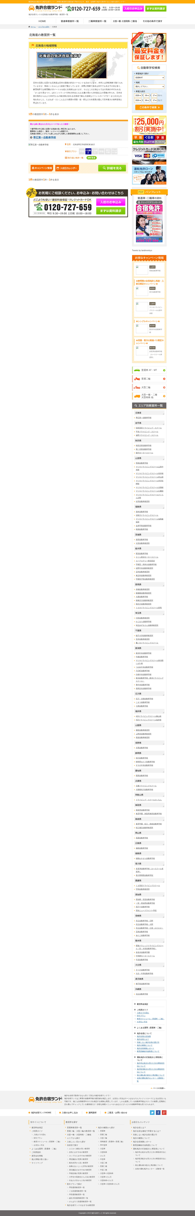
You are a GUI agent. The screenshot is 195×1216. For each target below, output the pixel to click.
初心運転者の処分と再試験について (150, 1075)
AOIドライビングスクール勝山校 (148, 716)
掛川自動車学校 (142, 758)
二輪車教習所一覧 (97, 21)
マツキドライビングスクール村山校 (149, 477)
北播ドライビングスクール (146, 786)
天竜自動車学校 (142, 748)
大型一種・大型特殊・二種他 (125, 21)
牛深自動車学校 (142, 960)
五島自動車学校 (142, 932)
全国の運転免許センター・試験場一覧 (150, 1079)
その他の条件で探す (152, 21)
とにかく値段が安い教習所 (79, 1149)
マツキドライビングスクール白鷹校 (149, 491)
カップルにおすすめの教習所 (80, 1156)
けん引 (102, 1156)
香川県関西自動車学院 (144, 875)
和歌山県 (139, 795)
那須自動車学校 (142, 554)
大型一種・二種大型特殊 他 (149, 396)
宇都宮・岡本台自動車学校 (146, 564)
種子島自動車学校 (143, 984)
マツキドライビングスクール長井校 (149, 473)
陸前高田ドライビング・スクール (149, 428)
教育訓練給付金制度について (148, 1051)
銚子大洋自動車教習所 (144, 636)
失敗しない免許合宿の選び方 (148, 1042)
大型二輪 (145, 387)
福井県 (138, 711)
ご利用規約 (36, 1152)
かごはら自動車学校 (143, 622)
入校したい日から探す (76, 1142)
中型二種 (103, 1170)
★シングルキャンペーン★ (148, 321)
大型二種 (103, 1163)
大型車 (102, 1149)
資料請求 (93, 1112)
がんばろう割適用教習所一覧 (80, 1202)
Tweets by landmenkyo (142, 250)
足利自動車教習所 (143, 572)
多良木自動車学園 (143, 952)
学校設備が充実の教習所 (78, 1173)
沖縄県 (138, 989)
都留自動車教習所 (143, 730)
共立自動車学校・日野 (144, 921)
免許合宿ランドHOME (41, 1112)
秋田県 (138, 440)
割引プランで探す (74, 1184)
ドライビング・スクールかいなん (149, 800)
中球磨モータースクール (145, 956)
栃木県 (138, 548)
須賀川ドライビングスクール (147, 515)
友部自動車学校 (142, 540)
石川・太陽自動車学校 (144, 699)
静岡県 (138, 753)
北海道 (138, 413)
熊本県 (138, 940)
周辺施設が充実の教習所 (78, 1159)
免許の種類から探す (106, 1127)
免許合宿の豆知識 (144, 1036)
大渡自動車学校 (142, 597)
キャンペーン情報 (42, 168)
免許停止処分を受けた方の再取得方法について (150, 1064)
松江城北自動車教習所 (144, 828)
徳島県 (138, 853)
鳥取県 (138, 805)
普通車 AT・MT (149, 370)
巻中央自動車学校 (143, 685)
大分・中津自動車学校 (144, 974)
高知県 (138, 894)
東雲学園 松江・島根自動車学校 (149, 824)
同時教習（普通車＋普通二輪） (112, 1142)
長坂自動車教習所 (143, 737)
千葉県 (138, 630)
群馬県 (138, 584)
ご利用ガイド (142, 1010)
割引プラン (141, 1016)
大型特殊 (103, 1152)
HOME (42, 21)
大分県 (138, 965)
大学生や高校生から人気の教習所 (82, 1177)
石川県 (138, 694)
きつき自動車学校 (143, 970)
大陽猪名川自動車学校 (144, 790)
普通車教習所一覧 (69, 21)
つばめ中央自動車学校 (144, 667)
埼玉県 (138, 613)
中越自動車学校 (142, 657)
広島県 (138, 843)
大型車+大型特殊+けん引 (110, 1184)
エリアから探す (73, 1138)
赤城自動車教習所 (143, 589)
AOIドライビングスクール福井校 (148, 720)
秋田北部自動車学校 (143, 445)
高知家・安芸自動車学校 (145, 899)
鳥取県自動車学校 (143, 810)
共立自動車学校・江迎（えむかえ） (149, 928)
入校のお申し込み (70, 1112)
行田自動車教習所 (143, 618)
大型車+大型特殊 (106, 1173)
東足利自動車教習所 (143, 575)
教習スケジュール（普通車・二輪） (150, 1019)
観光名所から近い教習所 (78, 1163)
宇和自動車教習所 (143, 889)
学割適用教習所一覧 (77, 1194)
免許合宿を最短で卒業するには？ (147, 1131)
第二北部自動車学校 (143, 449)
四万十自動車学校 (143, 907)
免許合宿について (144, 1033)
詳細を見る (112, 168)
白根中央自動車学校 (143, 674)
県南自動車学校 (142, 463)
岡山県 (138, 833)
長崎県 (138, 916)
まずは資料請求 (155, 9)
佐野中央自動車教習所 (144, 568)
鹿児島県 (139, 979)
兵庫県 (138, 781)
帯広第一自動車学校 (44, 137)
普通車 (102, 1131)
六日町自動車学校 (143, 671)
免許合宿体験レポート (145, 1048)
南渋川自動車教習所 (143, 604)
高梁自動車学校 (142, 838)
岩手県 (138, 423)
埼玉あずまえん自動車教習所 (147, 625)
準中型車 (103, 1145)
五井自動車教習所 (143, 639)
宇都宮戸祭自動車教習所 (145, 579)
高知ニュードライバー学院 (146, 911)
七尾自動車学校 (142, 706)
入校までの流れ (143, 1013)
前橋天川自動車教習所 (144, 600)
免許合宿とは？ (143, 1039)
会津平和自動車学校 (143, 526)
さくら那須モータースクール (147, 557)
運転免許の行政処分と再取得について (150, 1058)
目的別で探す (72, 1145)
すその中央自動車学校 (144, 765)
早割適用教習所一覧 (77, 1187)
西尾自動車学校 (142, 776)
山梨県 (138, 725)
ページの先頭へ (159, 1088)
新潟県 (138, 648)
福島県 (138, 507)
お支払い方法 (142, 1022)
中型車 (102, 1159)
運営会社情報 (37, 1156)
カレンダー (67, 168)
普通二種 (103, 1166)
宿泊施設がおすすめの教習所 (80, 1170)
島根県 (138, 819)
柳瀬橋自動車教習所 (143, 593)
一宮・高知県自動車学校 (145, 903)
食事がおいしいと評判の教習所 (81, 1166)
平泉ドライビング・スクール (147, 432)
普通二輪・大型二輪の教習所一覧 (81, 1131)
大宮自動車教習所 (143, 543)
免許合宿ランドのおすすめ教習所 (81, 1205)
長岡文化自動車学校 (143, 688)
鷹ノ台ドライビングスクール (147, 643)
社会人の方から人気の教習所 (80, 1180)
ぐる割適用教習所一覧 (77, 1191)
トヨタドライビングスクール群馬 (149, 608)
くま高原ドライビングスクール (148, 886)
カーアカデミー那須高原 (145, 561)
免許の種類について (144, 1045)
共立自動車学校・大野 (144, 924)
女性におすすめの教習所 (78, 1152)
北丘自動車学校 (142, 994)
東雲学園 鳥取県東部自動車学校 (149, 814)
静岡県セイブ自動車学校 (145, 762)
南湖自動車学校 (142, 529)
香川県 (138, 863)
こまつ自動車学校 (143, 702)
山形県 (138, 458)
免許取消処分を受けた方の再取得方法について (150, 1070)
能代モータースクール (144, 453)
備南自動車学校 (142, 848)
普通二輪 (145, 378)
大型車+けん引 (106, 1177)
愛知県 (138, 771)
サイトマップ (37, 1163)
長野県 (138, 743)
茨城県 (138, 534)
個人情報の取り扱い (40, 1159)
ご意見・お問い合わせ (117, 1112)
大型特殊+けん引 (106, 1180)
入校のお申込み (133, 9)
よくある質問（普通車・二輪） (150, 1028)
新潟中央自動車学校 (143, 653)
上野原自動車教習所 (143, 734)
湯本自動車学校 (142, 512)
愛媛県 (138, 880)
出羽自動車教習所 (143, 501)
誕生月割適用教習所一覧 (78, 1198)
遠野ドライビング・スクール (147, 435)
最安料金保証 (142, 1004)
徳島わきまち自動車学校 (145, 858)
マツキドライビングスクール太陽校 (149, 487)
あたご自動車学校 (143, 935)
